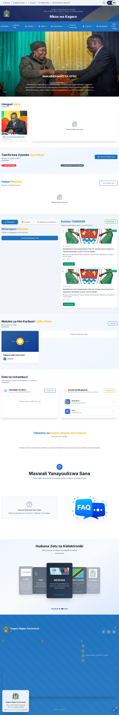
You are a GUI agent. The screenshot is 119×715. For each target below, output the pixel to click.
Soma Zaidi (70, 264)
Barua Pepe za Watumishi (62, 3)
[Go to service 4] (57, 608)
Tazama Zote (50, 390)
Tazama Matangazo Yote (30, 238)
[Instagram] (114, 632)
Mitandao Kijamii (20, 3)
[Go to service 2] (53, 608)
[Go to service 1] (52, 608)
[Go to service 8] (66, 608)
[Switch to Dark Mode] (104, 3)
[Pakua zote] (50, 401)
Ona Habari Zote (108, 183)
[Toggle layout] (27, 692)
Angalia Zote (110, 221)
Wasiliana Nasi (45, 3)
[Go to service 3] (55, 608)
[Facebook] (104, 632)
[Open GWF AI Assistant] (114, 710)
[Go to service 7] (64, 608)
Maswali (7, 3)
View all (112, 323)
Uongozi (32, 3)
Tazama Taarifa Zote (107, 157)
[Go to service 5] (59, 608)
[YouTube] (109, 632)
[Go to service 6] (61, 608)
